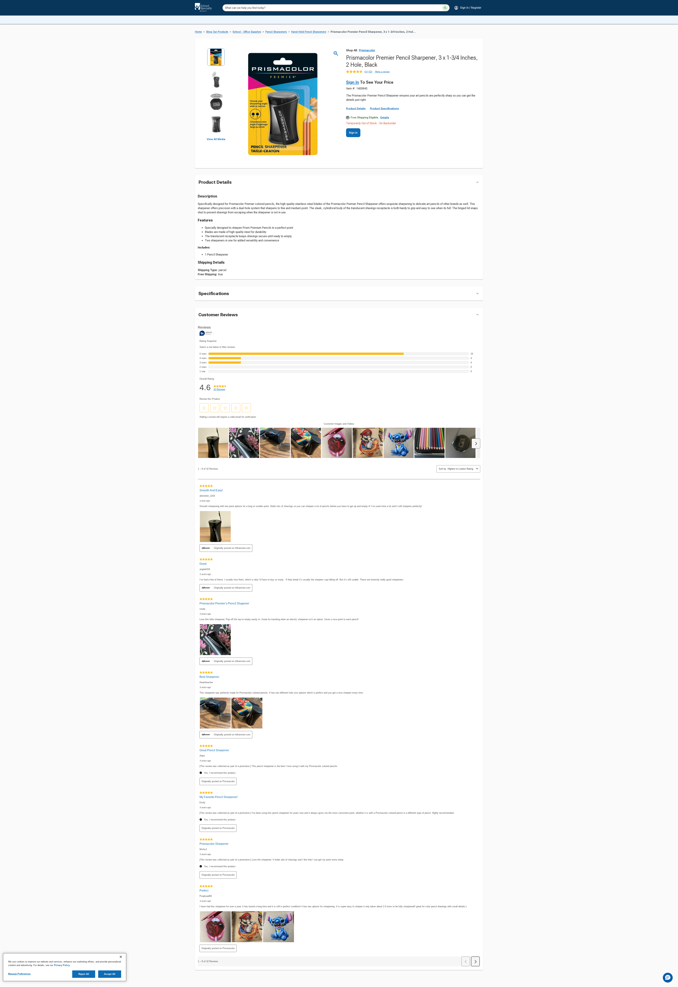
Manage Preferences (19, 974)
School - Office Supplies (247, 31)
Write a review (382, 71)
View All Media (216, 139)
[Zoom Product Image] (336, 53)
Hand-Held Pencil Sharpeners (308, 31)
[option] (216, 59)
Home (198, 31)
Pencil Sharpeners (276, 31)
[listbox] (216, 93)
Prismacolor (367, 50)
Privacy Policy (62, 965)
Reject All (83, 974)
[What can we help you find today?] (445, 8)
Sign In (352, 82)
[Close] (121, 957)
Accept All (109, 974)
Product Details (356, 108)
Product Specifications (384, 108)
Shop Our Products (217, 31)
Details (384, 117)
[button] (467, 8)
